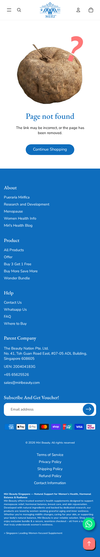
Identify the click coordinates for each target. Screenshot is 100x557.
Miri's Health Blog (18, 225)
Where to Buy (15, 323)
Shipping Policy (50, 468)
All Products (14, 250)
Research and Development (26, 204)
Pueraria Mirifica (17, 197)
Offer (8, 257)
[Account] (78, 10)
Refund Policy (50, 475)
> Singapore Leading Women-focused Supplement (33, 533)
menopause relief (14, 504)
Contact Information (50, 482)
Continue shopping (50, 149)
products (9, 511)
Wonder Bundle (17, 278)
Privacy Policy (50, 461)
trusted (29, 501)
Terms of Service (50, 454)
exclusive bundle (20, 521)
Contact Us (13, 302)
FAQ (7, 316)
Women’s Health (68, 494)
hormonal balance (36, 504)
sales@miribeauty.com (22, 382)
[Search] (19, 10)
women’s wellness (41, 524)
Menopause (13, 211)
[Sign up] (88, 409)
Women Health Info (20, 218)
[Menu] (9, 10)
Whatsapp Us (15, 309)
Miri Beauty (43, 443)
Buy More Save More (21, 271)
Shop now (85, 518)
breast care (54, 504)
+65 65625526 (16, 374)
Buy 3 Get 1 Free (17, 264)
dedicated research (74, 507)
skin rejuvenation (77, 504)
